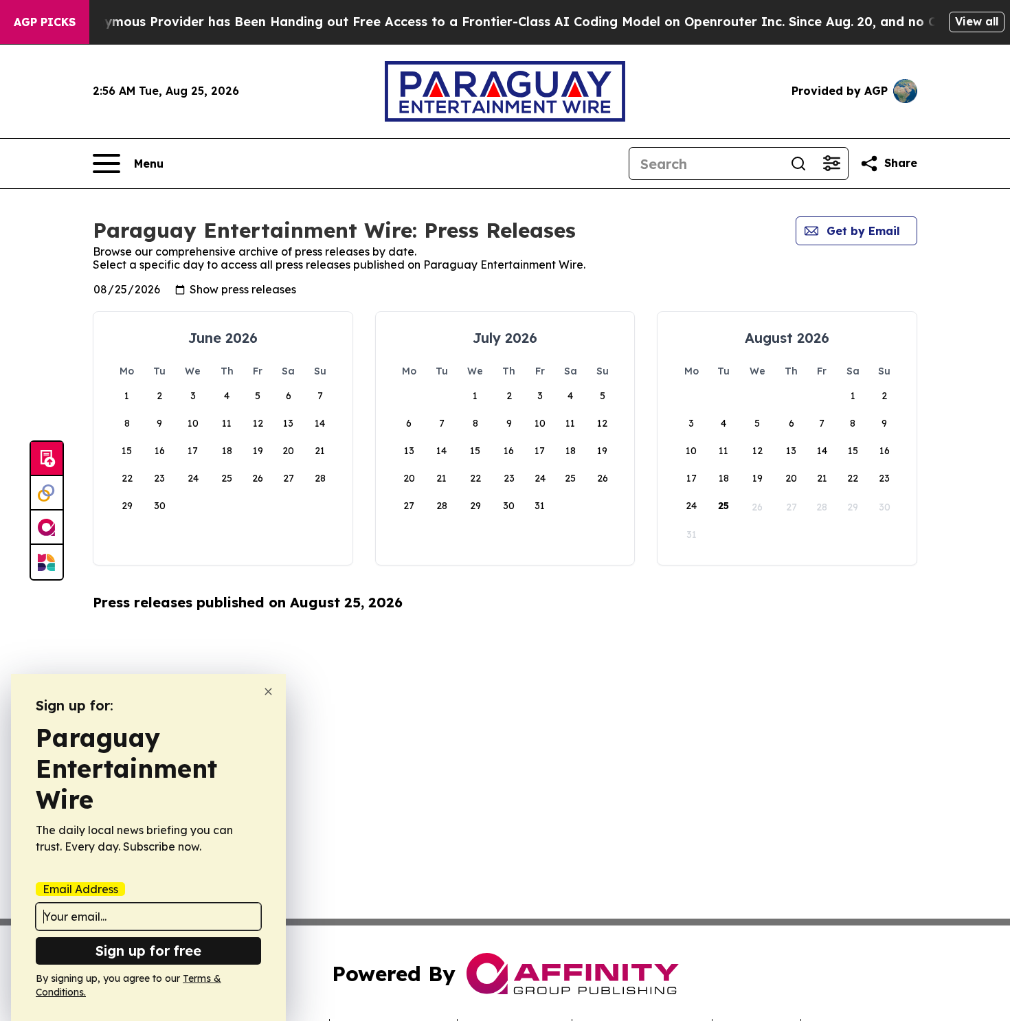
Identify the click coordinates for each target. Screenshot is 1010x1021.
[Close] (268, 691)
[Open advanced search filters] (831, 163)
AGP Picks (45, 22)
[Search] (798, 163)
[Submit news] (47, 459)
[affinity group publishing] (47, 527)
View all (976, 21)
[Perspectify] (47, 493)
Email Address (80, 889)
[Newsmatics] (47, 562)
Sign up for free (148, 950)
